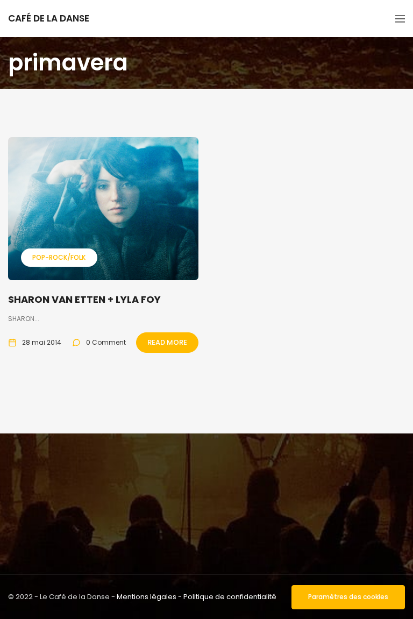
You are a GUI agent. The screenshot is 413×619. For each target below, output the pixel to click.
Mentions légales (146, 597)
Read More (167, 342)
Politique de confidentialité (229, 597)
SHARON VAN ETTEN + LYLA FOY (84, 299)
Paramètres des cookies (348, 596)
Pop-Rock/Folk (59, 257)
